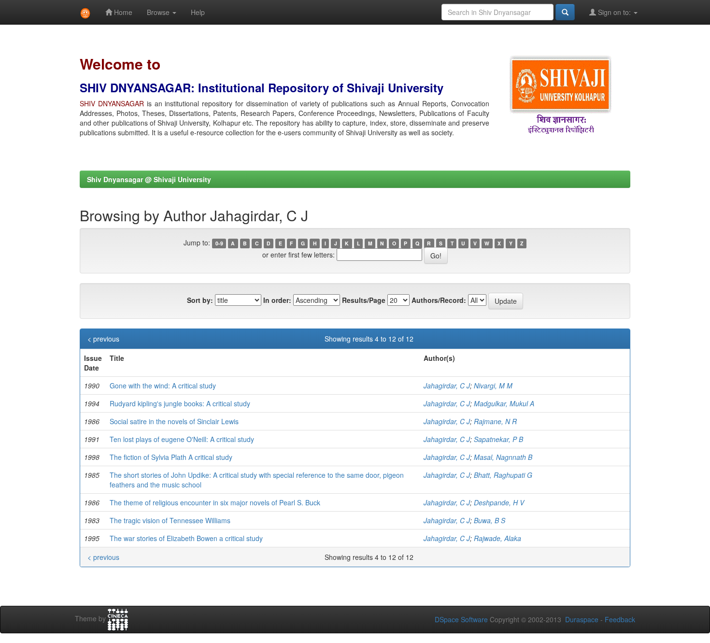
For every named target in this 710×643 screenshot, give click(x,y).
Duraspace (581, 619)
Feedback (620, 619)
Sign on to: (614, 12)
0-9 (219, 243)
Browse (159, 12)
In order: (277, 300)
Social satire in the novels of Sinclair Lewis (174, 421)
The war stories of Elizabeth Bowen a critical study (186, 538)
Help (198, 12)
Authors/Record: (439, 300)
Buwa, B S (489, 520)
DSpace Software (461, 619)
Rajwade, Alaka (497, 538)
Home (122, 12)
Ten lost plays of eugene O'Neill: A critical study (182, 439)
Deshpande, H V (499, 502)
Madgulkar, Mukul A (504, 403)
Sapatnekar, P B (498, 439)
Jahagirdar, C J (447, 385)
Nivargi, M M (493, 385)
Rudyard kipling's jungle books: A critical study (180, 403)
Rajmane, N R (495, 421)
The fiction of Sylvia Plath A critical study (171, 457)
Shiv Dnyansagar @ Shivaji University (149, 179)
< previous (103, 338)
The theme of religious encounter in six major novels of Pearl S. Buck (215, 502)
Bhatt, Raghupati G (503, 475)
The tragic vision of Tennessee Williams (170, 520)
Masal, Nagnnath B (503, 457)
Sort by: (200, 300)
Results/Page (363, 300)
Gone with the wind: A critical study (163, 385)
